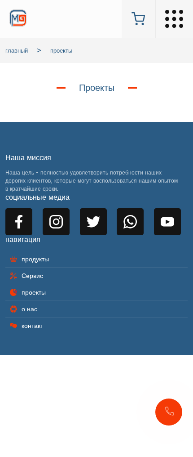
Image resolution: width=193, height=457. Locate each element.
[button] (168, 412)
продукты (35, 259)
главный (16, 50)
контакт (32, 325)
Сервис (32, 275)
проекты (61, 50)
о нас (29, 309)
